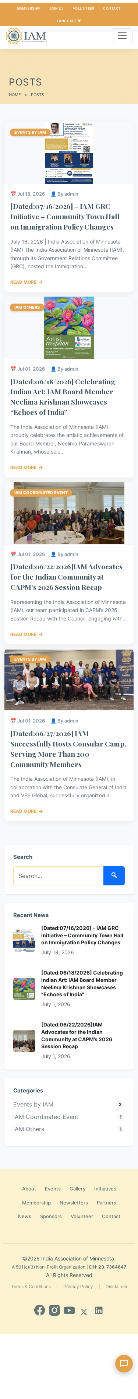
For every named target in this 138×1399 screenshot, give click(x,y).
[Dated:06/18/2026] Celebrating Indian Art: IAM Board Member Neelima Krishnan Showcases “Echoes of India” (62, 397)
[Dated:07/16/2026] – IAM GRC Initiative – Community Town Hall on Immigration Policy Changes (64, 216)
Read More (26, 282)
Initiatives (105, 1189)
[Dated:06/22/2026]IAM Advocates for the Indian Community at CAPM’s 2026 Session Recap (66, 577)
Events (53, 1189)
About (29, 1189)
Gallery (77, 1189)
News (24, 1216)
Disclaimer (116, 1286)
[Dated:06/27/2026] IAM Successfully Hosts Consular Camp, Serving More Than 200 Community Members (68, 748)
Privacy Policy (78, 1286)
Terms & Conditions (31, 1286)
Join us (56, 8)
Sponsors (51, 1216)
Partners (106, 1203)
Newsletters (74, 1203)
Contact (112, 8)
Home (15, 94)
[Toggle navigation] (122, 35)
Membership (28, 8)
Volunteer (84, 8)
